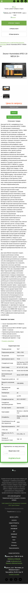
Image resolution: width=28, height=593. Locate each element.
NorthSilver (14, 526)
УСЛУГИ (14, 520)
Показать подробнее (8, 341)
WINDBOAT (14, 534)
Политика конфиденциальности (14, 508)
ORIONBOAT (14, 528)
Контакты (14, 545)
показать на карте (14, 574)
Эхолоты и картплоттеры (12, 42)
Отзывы (14, 542)
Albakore (14, 537)
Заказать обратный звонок (14, 563)
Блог (14, 540)
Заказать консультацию (14, 117)
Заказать (14, 112)
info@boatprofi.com (15, 561)
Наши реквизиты (14, 548)
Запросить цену (14, 107)
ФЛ (14, 531)
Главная (2, 42)
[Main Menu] (1, 1)
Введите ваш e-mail (14, 451)
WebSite (18, 511)
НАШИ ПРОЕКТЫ (14, 523)
